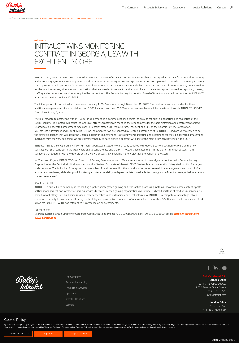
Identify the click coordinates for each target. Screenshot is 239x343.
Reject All (48, 334)
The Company (130, 7)
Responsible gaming (76, 282)
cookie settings (17, 334)
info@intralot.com (216, 295)
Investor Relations (201, 7)
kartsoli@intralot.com (186, 214)
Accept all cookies (78, 334)
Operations (178, 7)
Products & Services (155, 7)
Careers (222, 7)
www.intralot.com (45, 218)
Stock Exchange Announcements (25, 18)
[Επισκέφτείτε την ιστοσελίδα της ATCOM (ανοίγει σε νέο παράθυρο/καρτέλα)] (223, 340)
